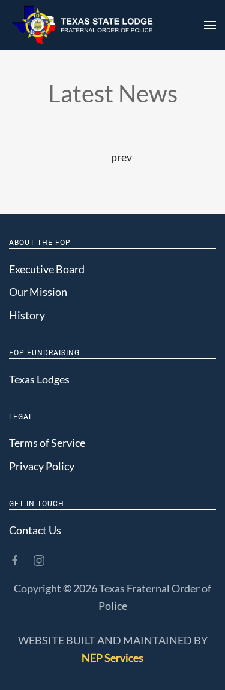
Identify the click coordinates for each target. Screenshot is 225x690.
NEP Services (112, 657)
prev (121, 157)
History (27, 315)
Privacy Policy (41, 466)
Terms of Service (47, 442)
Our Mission (38, 291)
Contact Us (35, 530)
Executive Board (47, 269)
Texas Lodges (39, 379)
